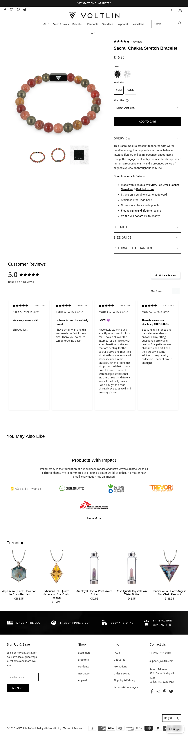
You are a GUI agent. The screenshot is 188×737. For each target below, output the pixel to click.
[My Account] (170, 10)
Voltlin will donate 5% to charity (140, 216)
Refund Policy (35, 728)
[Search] (179, 24)
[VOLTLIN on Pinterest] (18, 10)
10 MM (130, 90)
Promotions (120, 666)
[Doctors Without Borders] (94, 505)
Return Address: (158, 669)
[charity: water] (27, 488)
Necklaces (84, 673)
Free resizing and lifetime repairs (141, 210)
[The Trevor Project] (161, 488)
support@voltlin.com (161, 661)
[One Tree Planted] (72, 488)
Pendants (83, 666)
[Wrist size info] (127, 100)
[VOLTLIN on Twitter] (25, 10)
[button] (93, 33)
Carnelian (127, 189)
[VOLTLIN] (94, 16)
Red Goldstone (145, 189)
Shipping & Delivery (124, 680)
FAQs (117, 652)
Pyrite (152, 185)
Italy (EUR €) (171, 718)
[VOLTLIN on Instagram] (11, 10)
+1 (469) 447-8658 (160, 652)
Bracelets (83, 659)
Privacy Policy (53, 728)
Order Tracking (122, 673)
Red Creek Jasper (168, 185)
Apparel (82, 680)
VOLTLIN (21, 728)
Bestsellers (84, 652)
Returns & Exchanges (126, 687)
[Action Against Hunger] (116, 488)
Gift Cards (119, 659)
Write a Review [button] (167, 275)
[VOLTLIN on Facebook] (5, 10)
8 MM (119, 90)
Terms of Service (72, 728)
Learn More (94, 518)
